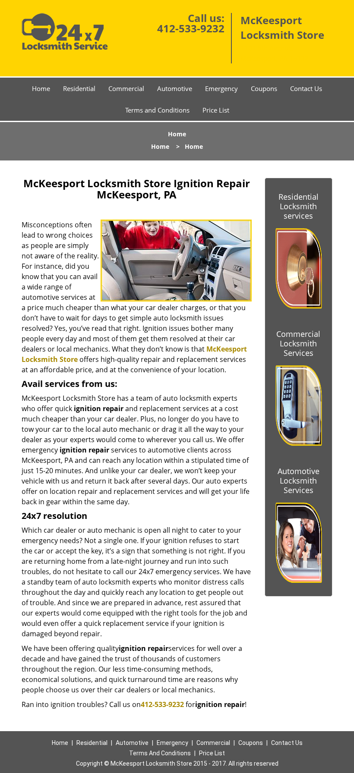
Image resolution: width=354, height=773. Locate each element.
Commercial (126, 88)
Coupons (264, 88)
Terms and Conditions (157, 110)
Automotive (174, 88)
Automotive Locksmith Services (298, 480)
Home (41, 88)
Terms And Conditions (160, 753)
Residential (79, 88)
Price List (215, 110)
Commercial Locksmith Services (298, 343)
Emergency (221, 88)
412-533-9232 (190, 28)
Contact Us (306, 88)
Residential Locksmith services (298, 206)
